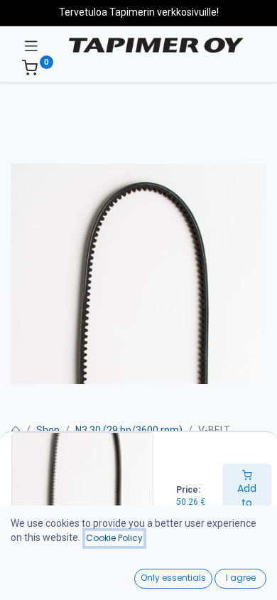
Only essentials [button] (173, 578)
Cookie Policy (114, 538)
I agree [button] (241, 578)
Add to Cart (247, 502)
